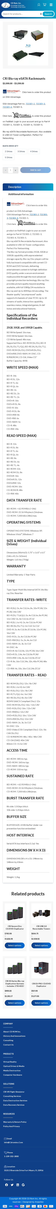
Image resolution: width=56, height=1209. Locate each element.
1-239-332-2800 (11, 1156)
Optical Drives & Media (13, 1066)
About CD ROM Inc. (12, 1031)
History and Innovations (14, 1036)
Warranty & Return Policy (14, 1122)
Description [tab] (14, 186)
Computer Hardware (12, 1075)
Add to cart (35, 170)
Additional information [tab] (21, 194)
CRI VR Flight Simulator (13, 1092)
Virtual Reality (9, 1062)
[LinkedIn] (17, 1184)
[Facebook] (6, 1184)
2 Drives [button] (8, 151)
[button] (51, 4)
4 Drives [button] (34, 151)
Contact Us (8, 1045)
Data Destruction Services (15, 1100)
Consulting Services (12, 1096)
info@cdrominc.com (13, 1142)
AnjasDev (39, 1202)
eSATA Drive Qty (10, 146)
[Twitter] (12, 1184)
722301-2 (30, 104)
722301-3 (40, 104)
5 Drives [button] (8, 157)
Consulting (8, 1040)
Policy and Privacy (11, 1126)
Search (48, 14)
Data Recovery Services (13, 1105)
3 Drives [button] (21, 151)
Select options (14, 945)
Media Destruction (12, 1070)
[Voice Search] (41, 14)
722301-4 (7, 107)
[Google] (23, 1184)
